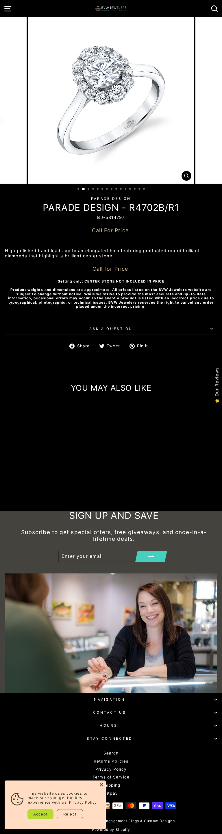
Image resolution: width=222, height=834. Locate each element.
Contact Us (109, 713)
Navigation (109, 700)
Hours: (109, 726)
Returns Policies (111, 761)
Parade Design (111, 199)
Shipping (111, 785)
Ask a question (110, 329)
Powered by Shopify (111, 829)
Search (111, 753)
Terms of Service (111, 777)
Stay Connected (109, 739)
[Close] (101, 785)
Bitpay (111, 793)
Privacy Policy (110, 769)
